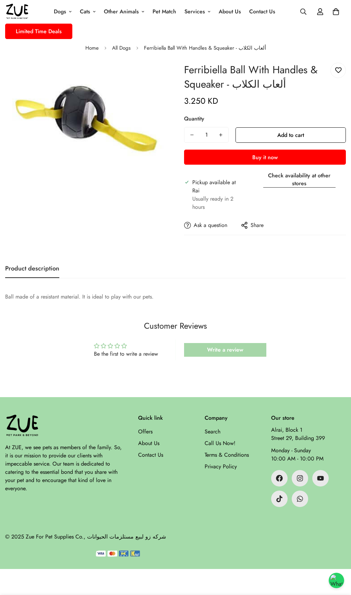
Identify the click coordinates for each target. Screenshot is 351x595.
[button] (336, 12)
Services (194, 11)
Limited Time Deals (39, 31)
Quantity (194, 119)
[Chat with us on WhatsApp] (336, 580)
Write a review (225, 350)
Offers (145, 431)
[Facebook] (279, 478)
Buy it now (265, 157)
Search (212, 431)
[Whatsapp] (300, 499)
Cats (85, 11)
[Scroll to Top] (338, 558)
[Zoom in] (152, 77)
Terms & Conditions (227, 455)
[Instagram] (300, 478)
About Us (230, 11)
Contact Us (262, 11)
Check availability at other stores (299, 179)
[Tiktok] (279, 499)
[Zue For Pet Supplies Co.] (17, 12)
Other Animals (121, 11)
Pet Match (164, 11)
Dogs (60, 11)
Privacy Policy (221, 466)
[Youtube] (320, 478)
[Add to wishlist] (338, 70)
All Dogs (121, 48)
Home (92, 48)
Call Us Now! (220, 443)
